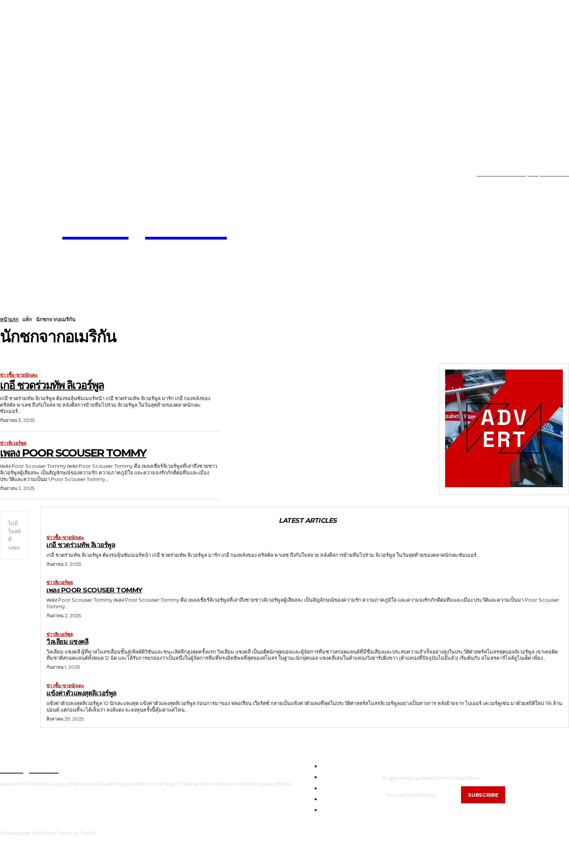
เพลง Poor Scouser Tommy (73, 452)
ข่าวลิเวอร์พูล (13, 443)
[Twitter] (37, 174)
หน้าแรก (9, 319)
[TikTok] (25, 174)
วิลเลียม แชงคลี (67, 641)
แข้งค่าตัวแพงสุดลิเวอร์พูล (81, 693)
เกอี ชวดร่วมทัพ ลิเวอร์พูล (52, 385)
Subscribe (483, 795)
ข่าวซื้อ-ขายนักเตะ (19, 375)
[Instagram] (13, 174)
